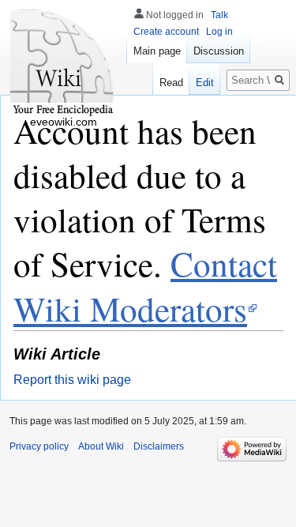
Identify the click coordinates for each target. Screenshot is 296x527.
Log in (219, 31)
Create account (166, 31)
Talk (219, 15)
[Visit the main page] (63, 63)
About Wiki (101, 446)
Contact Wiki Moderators (145, 285)
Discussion (218, 51)
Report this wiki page (72, 379)
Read (171, 82)
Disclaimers (158, 446)
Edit (205, 82)
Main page (157, 51)
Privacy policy (39, 446)
